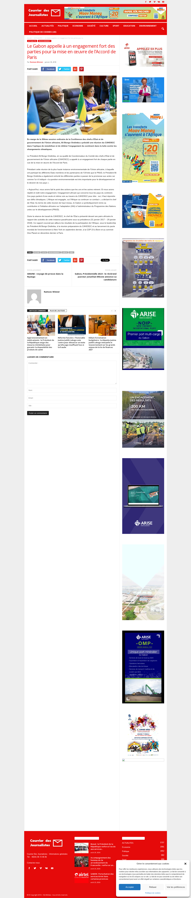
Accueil (33, 25)
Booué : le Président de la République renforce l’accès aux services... (103, 846)
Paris (71, 252)
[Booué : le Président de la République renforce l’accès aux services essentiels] (82, 848)
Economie (78, 25)
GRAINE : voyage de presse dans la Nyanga (45, 275)
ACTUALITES (32, 41)
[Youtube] (163, 2)
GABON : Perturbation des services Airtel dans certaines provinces (102, 876)
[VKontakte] (159, 2)
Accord (37, 252)
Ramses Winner (36, 62)
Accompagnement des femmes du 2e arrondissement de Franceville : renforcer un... (102, 861)
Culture (104, 25)
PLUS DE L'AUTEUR (57, 311)
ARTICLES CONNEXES (37, 311)
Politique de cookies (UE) (42, 32)
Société (91, 25)
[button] (185, 863)
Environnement (148, 25)
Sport (116, 25)
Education (129, 25)
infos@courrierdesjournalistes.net (54, 863)
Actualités (48, 25)
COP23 (44, 252)
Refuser (152, 887)
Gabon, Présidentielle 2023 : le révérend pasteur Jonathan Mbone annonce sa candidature (95, 276)
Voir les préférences (176, 887)
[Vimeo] (154, 2)
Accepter (130, 887)
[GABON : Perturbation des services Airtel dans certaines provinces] (82, 878)
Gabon (64, 252)
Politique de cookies (153, 893)
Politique (63, 25)
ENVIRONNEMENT (54, 252)
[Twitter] (150, 2)
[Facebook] (146, 2)
